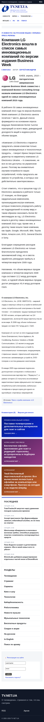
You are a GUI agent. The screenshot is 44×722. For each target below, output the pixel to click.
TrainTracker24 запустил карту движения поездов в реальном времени (21, 509)
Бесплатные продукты (15, 623)
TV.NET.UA (9, 695)
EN (18, 21)
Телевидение (10, 576)
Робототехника (11, 607)
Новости (6, 16)
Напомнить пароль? (13, 677)
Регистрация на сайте (15, 658)
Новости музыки (12, 613)
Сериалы (8, 586)
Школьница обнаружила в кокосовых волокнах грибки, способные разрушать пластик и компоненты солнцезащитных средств (21, 533)
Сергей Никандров (27, 70)
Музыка (6, 21)
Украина (36, 33)
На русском (9, 634)
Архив (26, 711)
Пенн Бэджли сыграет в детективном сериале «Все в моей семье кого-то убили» (20, 547)
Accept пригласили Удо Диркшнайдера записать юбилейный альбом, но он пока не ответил (22, 520)
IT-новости (7, 33)
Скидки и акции (11, 629)
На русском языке (22, 33)
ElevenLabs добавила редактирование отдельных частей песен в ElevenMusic (21, 558)
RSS (40, 2)
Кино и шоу (9, 592)
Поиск (24, 21)
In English (8, 639)
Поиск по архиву (12, 644)
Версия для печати (26, 412)
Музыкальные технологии (17, 618)
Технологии (26, 16)
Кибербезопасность (13, 602)
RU (14, 21)
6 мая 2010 (6, 70)
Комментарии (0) (8, 412)
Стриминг (8, 581)
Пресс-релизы (8, 35)
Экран (14, 16)
